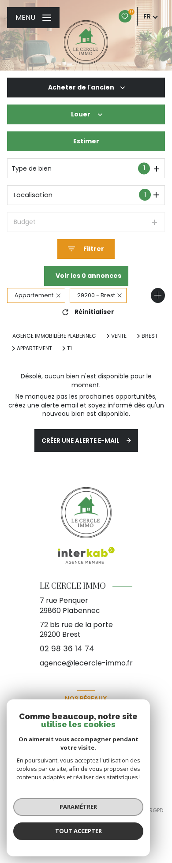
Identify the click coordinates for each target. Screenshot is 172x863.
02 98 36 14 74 (67, 648)
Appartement (34, 348)
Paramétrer (78, 807)
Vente (119, 336)
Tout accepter (78, 831)
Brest (150, 336)
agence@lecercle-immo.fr (86, 663)
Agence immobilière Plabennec (54, 336)
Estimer (86, 141)
